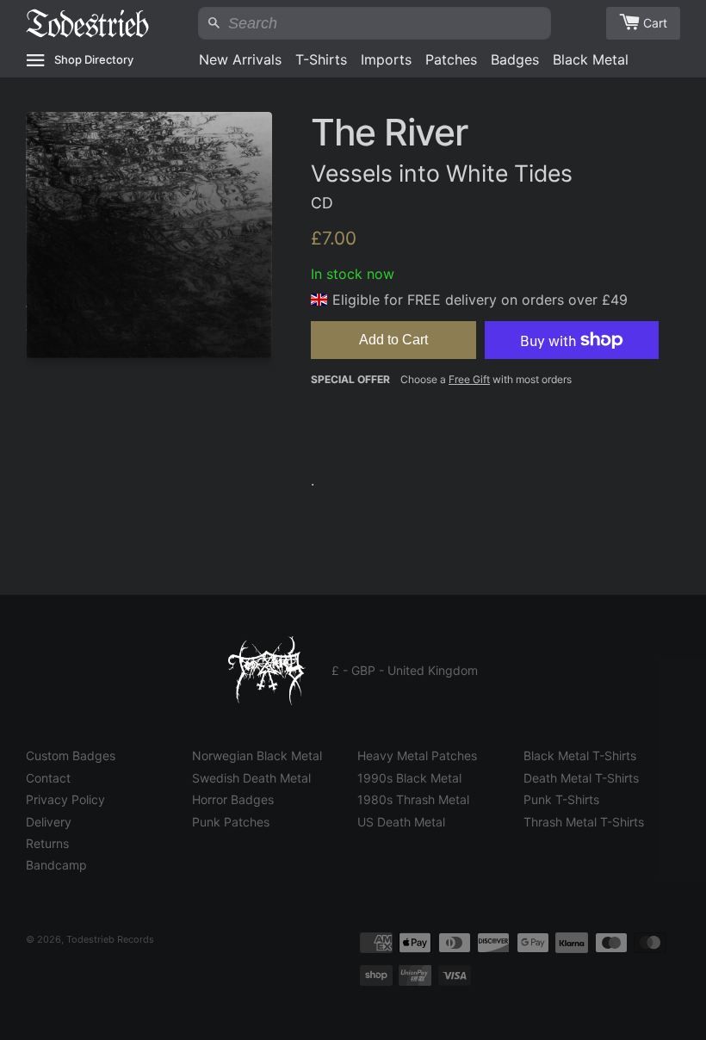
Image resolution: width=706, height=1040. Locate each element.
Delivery (48, 821)
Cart (655, 22)
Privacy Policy (65, 799)
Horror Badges (233, 799)
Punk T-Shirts (561, 799)
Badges (515, 59)
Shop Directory (93, 59)
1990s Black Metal (409, 778)
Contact (48, 778)
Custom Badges (70, 755)
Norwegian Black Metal (257, 755)
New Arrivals (240, 59)
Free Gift (469, 379)
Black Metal (591, 59)
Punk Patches (230, 821)
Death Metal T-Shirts (581, 778)
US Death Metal (401, 821)
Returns (47, 843)
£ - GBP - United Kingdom (404, 670)
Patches (451, 59)
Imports (386, 59)
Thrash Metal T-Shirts (583, 821)
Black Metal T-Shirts (579, 755)
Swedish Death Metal (251, 778)
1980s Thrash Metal (413, 799)
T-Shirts (321, 59)
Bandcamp (56, 864)
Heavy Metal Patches (417, 755)
